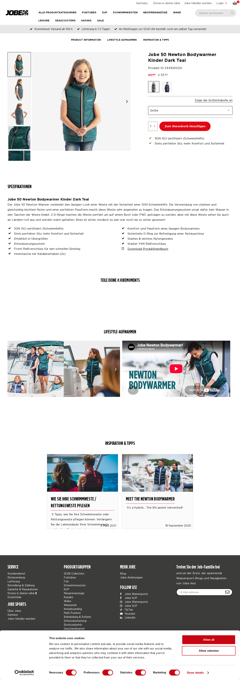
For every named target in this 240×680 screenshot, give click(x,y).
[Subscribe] (227, 592)
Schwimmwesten (125, 13)
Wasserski (70, 605)
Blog (123, 573)
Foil (66, 581)
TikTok (128, 609)
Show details (195, 672)
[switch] (107, 673)
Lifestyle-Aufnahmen (122, 40)
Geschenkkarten (74, 628)
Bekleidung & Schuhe (77, 616)
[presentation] (12, 369)
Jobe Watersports (136, 593)
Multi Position (72, 612)
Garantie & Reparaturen (23, 589)
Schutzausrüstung (75, 620)
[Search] (232, 12)
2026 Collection (74, 573)
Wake (177, 13)
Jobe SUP (130, 597)
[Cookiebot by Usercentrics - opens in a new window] (24, 673)
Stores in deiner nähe (166, 3)
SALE (100, 21)
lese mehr (82, 486)
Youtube (129, 613)
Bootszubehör (73, 624)
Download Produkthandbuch (148, 248)
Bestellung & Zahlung (21, 585)
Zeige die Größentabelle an (213, 100)
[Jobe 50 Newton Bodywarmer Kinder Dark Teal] (36, 369)
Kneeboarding (73, 608)
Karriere (13, 614)
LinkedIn (129, 617)
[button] (127, 101)
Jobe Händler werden (198, 3)
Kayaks (86, 21)
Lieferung (14, 581)
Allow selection (209, 650)
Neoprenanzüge (155, 13)
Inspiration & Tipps (156, 40)
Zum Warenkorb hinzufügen (185, 126)
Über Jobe (14, 610)
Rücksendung (16, 577)
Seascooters (65, 21)
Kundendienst (16, 573)
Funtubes (89, 13)
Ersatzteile (14, 597)
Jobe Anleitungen (131, 577)
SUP (104, 13)
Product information (86, 40)
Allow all (208, 639)
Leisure (44, 21)
